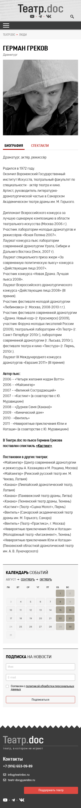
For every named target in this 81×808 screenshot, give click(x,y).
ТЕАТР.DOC (9, 34)
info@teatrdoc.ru (18, 774)
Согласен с (42, 688)
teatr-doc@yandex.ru (21, 780)
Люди (23, 34)
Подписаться (40, 699)
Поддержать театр (51, 790)
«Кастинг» (44, 446)
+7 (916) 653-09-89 (17, 766)
